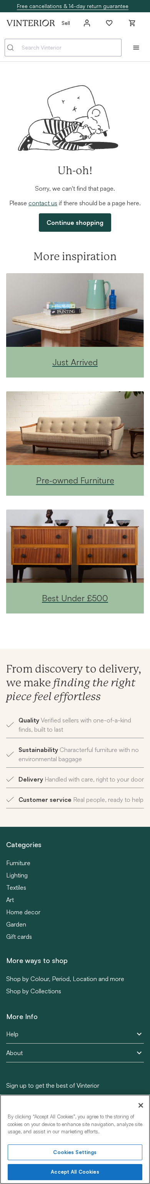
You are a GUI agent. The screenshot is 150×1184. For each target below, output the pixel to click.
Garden (16, 924)
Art (10, 900)
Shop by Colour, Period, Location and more (65, 979)
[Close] (140, 1105)
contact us (42, 203)
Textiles (16, 887)
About (14, 1053)
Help (12, 1034)
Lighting (17, 875)
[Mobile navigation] (136, 47)
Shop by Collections (33, 991)
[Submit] (13, 47)
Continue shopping (75, 222)
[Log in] (87, 23)
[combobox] (63, 47)
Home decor (23, 912)
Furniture (18, 863)
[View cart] (132, 23)
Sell (66, 23)
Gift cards (19, 936)
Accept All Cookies (75, 1172)
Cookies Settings (75, 1152)
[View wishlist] (109, 23)
